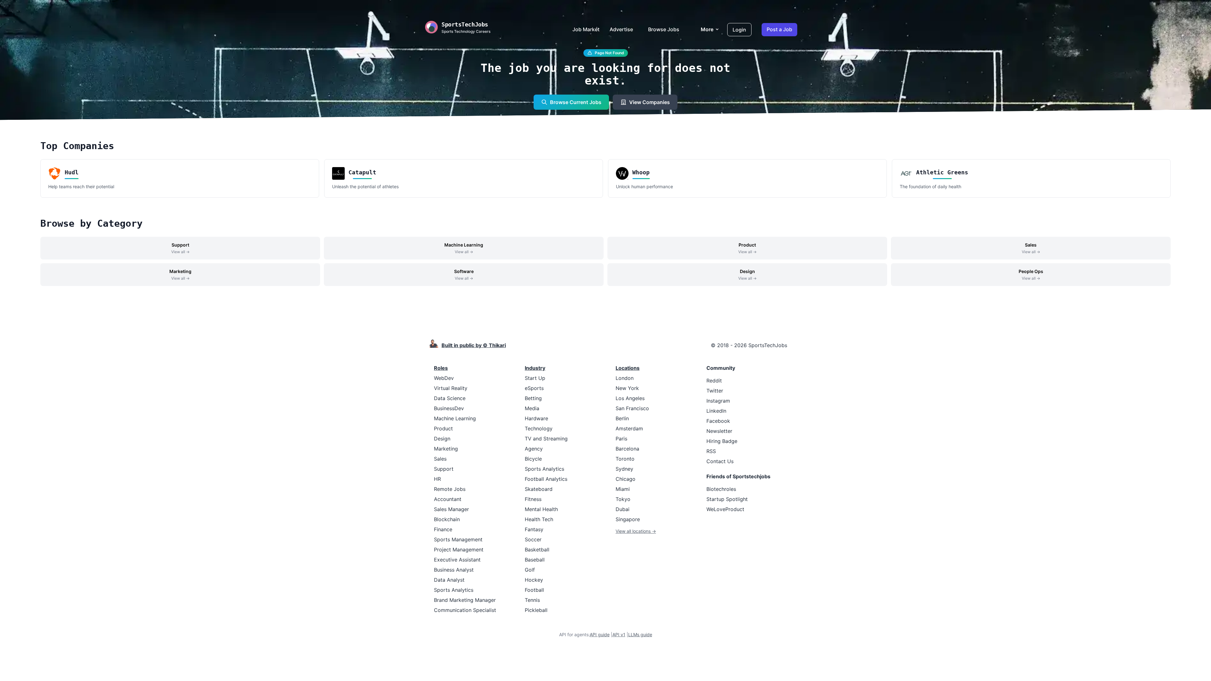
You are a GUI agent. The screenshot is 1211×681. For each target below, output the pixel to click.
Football (534, 590)
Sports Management (458, 539)
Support (443, 469)
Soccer (533, 539)
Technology (539, 428)
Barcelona (627, 448)
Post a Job (779, 29)
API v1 (618, 634)
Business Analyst (454, 570)
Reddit (714, 380)
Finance (443, 529)
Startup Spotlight (727, 499)
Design (442, 438)
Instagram (718, 401)
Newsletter (719, 431)
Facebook (718, 421)
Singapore (628, 519)
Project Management (458, 549)
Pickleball (536, 610)
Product (443, 428)
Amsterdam (629, 428)
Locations (628, 368)
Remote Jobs (449, 489)
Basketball (537, 549)
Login (739, 29)
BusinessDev (449, 408)
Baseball (535, 559)
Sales (440, 459)
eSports (534, 388)
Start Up (535, 378)
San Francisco (632, 408)
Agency (534, 448)
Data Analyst (449, 580)
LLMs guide (640, 634)
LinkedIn (716, 411)
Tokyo (623, 499)
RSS (711, 451)
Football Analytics (546, 479)
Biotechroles (721, 489)
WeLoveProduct (725, 509)
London (625, 378)
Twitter (714, 390)
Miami (623, 489)
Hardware (536, 418)
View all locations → (636, 531)
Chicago (625, 479)
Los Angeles (630, 398)
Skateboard (539, 489)
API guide (600, 634)
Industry (535, 368)
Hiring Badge (721, 441)
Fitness (533, 499)
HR (437, 479)
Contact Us (720, 461)
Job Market (586, 29)
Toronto (625, 459)
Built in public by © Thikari (474, 345)
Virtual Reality (450, 388)
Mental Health (541, 509)
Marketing (446, 448)
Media (532, 408)
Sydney (624, 469)
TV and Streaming (546, 438)
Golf (530, 570)
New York (627, 388)
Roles (441, 368)
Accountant (447, 499)
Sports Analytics (453, 590)
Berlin (622, 418)
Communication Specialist (465, 610)
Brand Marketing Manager (465, 600)
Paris (621, 438)
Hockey (534, 580)
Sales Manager (451, 509)
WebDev (444, 378)
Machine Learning (455, 418)
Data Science (449, 398)
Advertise (621, 29)
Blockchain (447, 519)
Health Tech (539, 519)
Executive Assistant (457, 559)
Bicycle (533, 459)
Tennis (532, 600)
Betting (533, 398)
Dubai (622, 509)
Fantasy (534, 529)
